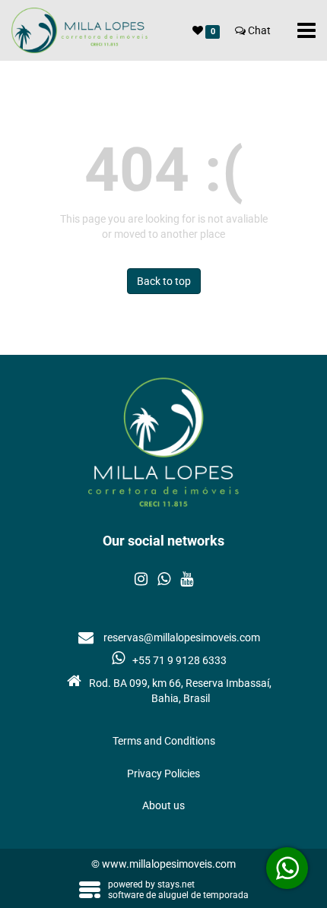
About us (163, 805)
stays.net (176, 884)
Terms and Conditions (164, 741)
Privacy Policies (163, 773)
